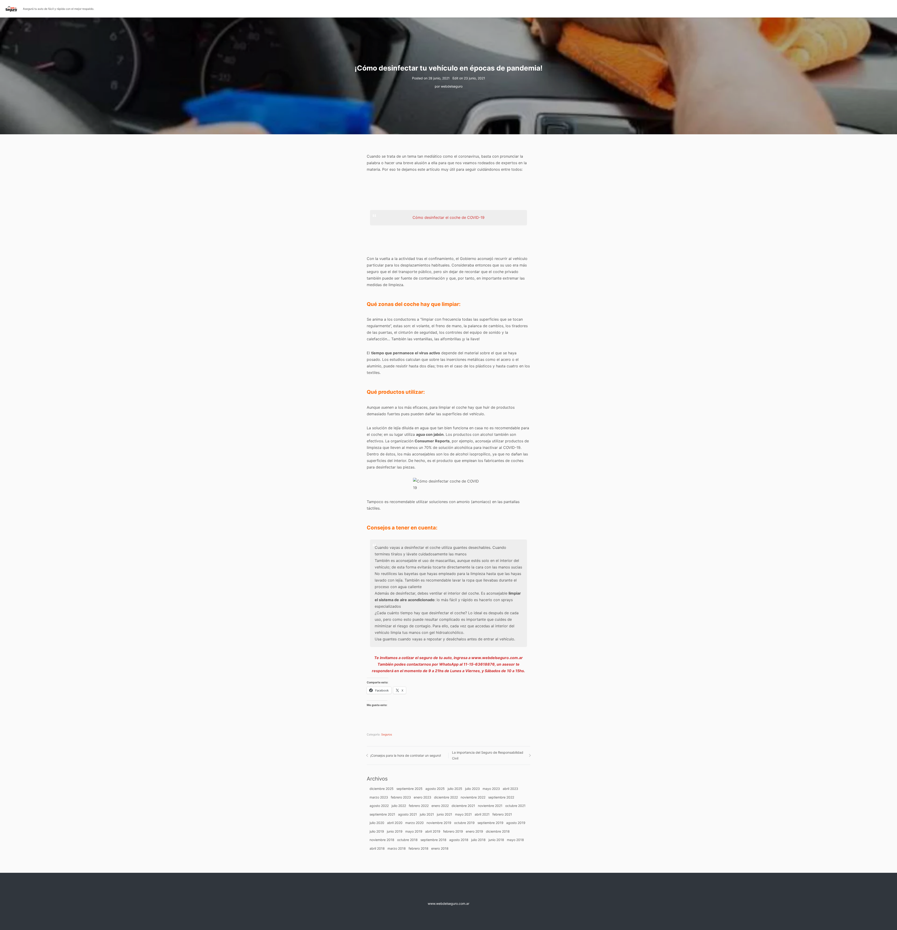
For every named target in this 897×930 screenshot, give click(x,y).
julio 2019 (377, 831)
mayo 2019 (413, 831)
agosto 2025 (435, 789)
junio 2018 (496, 840)
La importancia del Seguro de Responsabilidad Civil (487, 755)
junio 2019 (394, 831)
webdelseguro (452, 86)
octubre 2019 (464, 823)
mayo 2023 (491, 789)
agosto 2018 (458, 840)
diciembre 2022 (446, 797)
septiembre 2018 (433, 840)
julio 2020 (377, 823)
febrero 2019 (453, 831)
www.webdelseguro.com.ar (448, 903)
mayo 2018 (515, 840)
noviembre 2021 (490, 806)
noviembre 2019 (439, 823)
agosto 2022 (379, 806)
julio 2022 (399, 806)
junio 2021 (444, 814)
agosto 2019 (515, 823)
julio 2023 (472, 789)
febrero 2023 (401, 797)
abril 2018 (377, 848)
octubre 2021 (515, 806)
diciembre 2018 (498, 831)
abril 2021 (482, 814)
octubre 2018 (407, 840)
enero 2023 (422, 797)
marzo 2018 (397, 848)
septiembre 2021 (382, 814)
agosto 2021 (407, 814)
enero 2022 (440, 806)
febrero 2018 (418, 848)
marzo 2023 (379, 797)
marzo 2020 (414, 823)
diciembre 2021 (463, 806)
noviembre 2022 (473, 797)
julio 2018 (478, 840)
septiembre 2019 (490, 823)
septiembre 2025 (409, 789)
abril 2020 (394, 823)
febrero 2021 (502, 814)
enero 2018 (439, 848)
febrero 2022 (419, 806)
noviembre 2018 (382, 840)
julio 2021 (427, 814)
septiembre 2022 (501, 797)
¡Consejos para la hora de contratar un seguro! (405, 755)
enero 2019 (474, 831)
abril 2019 (432, 831)
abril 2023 (510, 789)
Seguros (386, 734)
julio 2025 (455, 789)
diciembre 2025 (382, 789)
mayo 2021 (463, 814)
